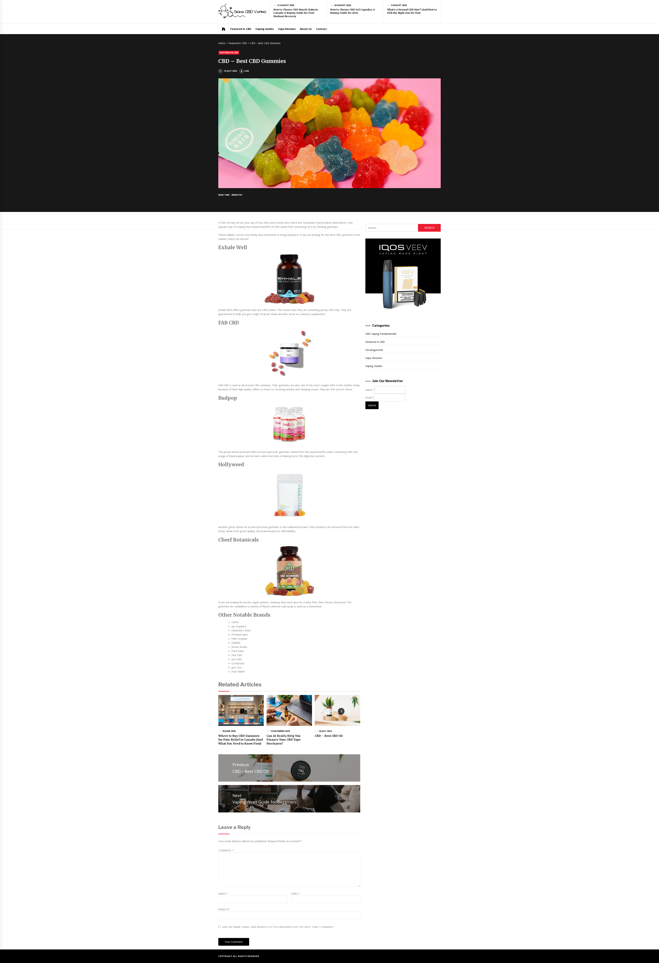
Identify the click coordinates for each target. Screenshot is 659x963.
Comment (226, 850)
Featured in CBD (240, 29)
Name (223, 893)
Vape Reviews (287, 29)
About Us (306, 29)
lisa (246, 70)
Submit (372, 405)
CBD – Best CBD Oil (329, 736)
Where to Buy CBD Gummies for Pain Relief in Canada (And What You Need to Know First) (240, 739)
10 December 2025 (280, 731)
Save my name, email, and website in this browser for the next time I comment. (278, 927)
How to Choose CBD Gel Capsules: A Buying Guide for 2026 (352, 11)
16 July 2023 (325, 731)
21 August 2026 (285, 5)
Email (296, 893)
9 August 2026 (399, 5)
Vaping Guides (264, 29)
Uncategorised (374, 350)
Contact (321, 29)
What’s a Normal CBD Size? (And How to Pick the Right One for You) (412, 11)
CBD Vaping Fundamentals (380, 333)
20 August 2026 (342, 5)
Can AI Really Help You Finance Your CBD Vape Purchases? (284, 739)
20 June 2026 (229, 731)
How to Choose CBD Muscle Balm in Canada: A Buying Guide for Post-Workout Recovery (295, 13)
